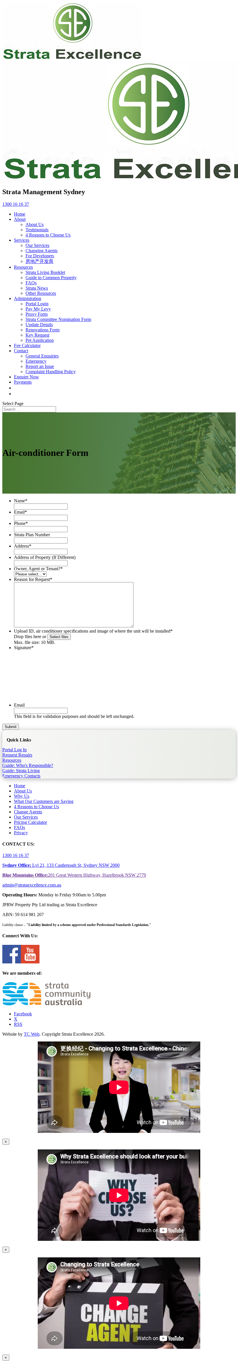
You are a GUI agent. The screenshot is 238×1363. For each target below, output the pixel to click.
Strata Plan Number (32, 534)
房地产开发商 (39, 261)
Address (22, 546)
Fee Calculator (27, 345)
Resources (23, 267)
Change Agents (28, 811)
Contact (21, 350)
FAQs (31, 282)
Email (20, 512)
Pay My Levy (38, 308)
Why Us (21, 796)
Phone (21, 523)
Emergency (36, 361)
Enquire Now (26, 376)
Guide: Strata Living (21, 770)
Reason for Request (33, 579)
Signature (24, 647)
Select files (59, 637)
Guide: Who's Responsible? (27, 765)
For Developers (40, 255)
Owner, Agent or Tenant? (38, 568)
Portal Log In (14, 749)
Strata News (37, 288)
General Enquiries (42, 355)
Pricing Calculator (30, 822)
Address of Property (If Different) (44, 557)
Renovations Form (42, 329)
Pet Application (40, 340)
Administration (27, 298)
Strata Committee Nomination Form (58, 319)
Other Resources (41, 293)
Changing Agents (41, 250)
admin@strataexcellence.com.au (31, 884)
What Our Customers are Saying (43, 801)
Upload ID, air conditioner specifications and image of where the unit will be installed (93, 631)
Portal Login (37, 303)
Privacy (21, 832)
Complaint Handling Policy (51, 371)
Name (20, 500)
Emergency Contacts (21, 775)
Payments (23, 382)
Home (19, 214)
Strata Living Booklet (45, 272)
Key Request (37, 335)
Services (21, 240)
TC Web (31, 1034)
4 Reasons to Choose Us (48, 234)
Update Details (39, 324)
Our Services (37, 245)
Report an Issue (40, 366)
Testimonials (37, 229)
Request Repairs (17, 754)
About (20, 219)
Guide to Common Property (51, 277)
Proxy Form (37, 314)
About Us (35, 224)
